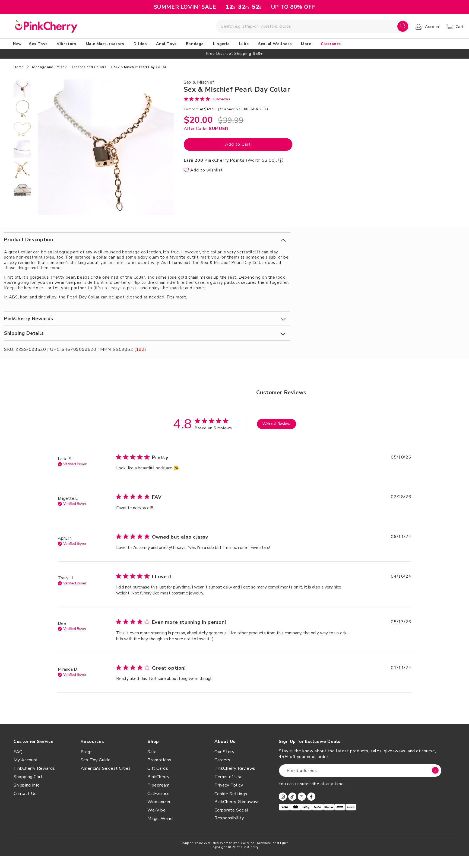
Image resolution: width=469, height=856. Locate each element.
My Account (26, 760)
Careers (222, 760)
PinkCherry (158, 777)
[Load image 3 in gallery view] (22, 129)
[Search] (402, 26)
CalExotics (158, 794)
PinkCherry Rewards (34, 768)
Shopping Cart (28, 777)
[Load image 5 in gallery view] (22, 170)
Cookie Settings (230, 794)
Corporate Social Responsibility (231, 814)
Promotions (159, 760)
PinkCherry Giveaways (237, 802)
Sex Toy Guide (96, 760)
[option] (234, 53)
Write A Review (276, 424)
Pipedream (158, 785)
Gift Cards (157, 768)
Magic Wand (160, 819)
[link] (207, 99)
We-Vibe (156, 810)
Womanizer (158, 802)
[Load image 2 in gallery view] (22, 108)
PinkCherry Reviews (234, 768)
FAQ (18, 752)
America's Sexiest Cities (106, 768)
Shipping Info (27, 785)
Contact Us (25, 794)
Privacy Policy (228, 785)
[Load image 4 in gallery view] (22, 149)
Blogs (87, 752)
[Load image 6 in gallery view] (22, 190)
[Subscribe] (435, 770)
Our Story (224, 752)
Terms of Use (228, 777)
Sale (152, 752)
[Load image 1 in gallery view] (22, 88)
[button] (39, 44)
